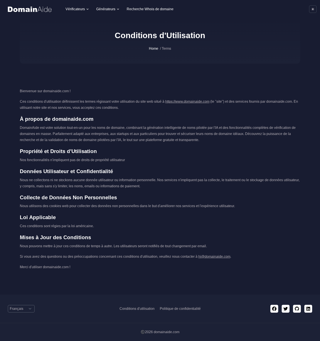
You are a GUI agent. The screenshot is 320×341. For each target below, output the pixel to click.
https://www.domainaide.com (187, 101)
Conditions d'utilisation (137, 308)
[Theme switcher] (313, 9)
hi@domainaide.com (214, 256)
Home (153, 48)
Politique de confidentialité (180, 308)
